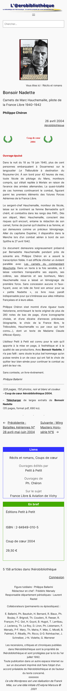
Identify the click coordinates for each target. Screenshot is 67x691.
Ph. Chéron (33, 483)
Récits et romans (52, 85)
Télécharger (13, 400)
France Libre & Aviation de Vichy (33, 496)
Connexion (56, 577)
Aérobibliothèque (54, 125)
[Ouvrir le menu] (33, 15)
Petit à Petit (33, 470)
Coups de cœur (46, 458)
